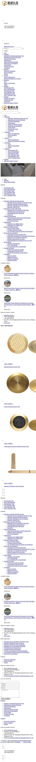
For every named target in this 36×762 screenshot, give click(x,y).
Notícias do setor (8, 100)
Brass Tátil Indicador (9, 89)
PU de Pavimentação (12, 221)
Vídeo (5, 84)
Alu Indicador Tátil (9, 91)
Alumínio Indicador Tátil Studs (15, 213)
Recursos (6, 80)
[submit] (23, 48)
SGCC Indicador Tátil (10, 95)
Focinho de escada (9, 66)
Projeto (6, 74)
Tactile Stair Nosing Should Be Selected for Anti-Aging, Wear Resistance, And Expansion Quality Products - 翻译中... (19, 304)
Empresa (6, 69)
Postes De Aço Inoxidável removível (17, 237)
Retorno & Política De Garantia (12, 78)
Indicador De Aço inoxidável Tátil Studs (18, 210)
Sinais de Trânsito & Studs (11, 62)
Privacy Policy (27, 742)
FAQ (5, 81)
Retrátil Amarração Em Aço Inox (16, 239)
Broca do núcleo (11, 255)
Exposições (7, 101)
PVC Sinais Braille (12, 245)
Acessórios (7, 68)
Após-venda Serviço (9, 77)
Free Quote (7, 323)
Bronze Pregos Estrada (13, 228)
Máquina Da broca (12, 257)
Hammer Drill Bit (12, 260)
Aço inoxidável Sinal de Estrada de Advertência (20, 231)
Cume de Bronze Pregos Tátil (12, 406)
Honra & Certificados (9, 71)
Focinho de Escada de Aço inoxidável (17, 252)
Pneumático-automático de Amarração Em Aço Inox (21, 236)
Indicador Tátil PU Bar (13, 207)
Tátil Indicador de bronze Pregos (16, 211)
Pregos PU (10, 214)
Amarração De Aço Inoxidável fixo (16, 234)
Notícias (6, 97)
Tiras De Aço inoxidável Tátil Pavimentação (19, 218)
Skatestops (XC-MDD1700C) (15, 224)
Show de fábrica (8, 72)
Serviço (6, 75)
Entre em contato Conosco (11, 103)
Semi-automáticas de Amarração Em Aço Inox (19, 240)
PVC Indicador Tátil (9, 92)
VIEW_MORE (8, 364)
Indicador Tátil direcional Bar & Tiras (14, 56)
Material (6, 86)
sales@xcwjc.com (9, 46)
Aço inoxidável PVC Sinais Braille (16, 246)
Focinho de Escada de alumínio (15, 249)
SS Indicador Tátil (9, 87)
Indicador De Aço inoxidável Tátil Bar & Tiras (19, 202)
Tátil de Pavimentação (10, 59)
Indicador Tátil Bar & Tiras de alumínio (17, 205)
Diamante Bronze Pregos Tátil (12, 367)
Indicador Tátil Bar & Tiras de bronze (17, 204)
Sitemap (18, 742)
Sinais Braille (7, 65)
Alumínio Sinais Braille (13, 243)
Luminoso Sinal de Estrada (14, 230)
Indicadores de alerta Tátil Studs (12, 57)
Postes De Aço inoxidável (11, 63)
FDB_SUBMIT (5, 699)
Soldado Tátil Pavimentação (14, 219)
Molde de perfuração (12, 259)
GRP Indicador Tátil (9, 94)
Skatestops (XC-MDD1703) (14, 225)
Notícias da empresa (9, 98)
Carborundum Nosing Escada (15, 251)
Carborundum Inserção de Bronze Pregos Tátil (16, 446)
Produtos (6, 54)
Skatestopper (7, 60)
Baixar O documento (9, 83)
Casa (5, 53)
